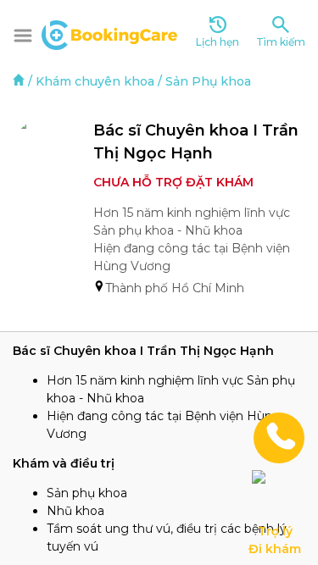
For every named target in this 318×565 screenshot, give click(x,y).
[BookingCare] (109, 33)
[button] (23, 35)
